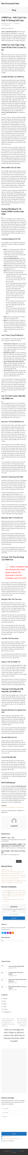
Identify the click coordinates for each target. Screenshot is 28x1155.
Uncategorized (6, 25)
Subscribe (14, 918)
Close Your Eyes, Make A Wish (17, 890)
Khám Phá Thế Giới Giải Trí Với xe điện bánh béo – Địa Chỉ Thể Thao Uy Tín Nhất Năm (22, 1022)
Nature (5, 1004)
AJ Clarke (6, 890)
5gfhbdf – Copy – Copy (7, 837)
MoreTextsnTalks (15, 1151)
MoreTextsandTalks (10, 3)
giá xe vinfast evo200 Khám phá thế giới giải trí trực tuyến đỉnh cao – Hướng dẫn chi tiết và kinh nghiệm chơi (8, 1022)
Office (4, 1006)
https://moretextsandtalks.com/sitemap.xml (12, 807)
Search (18, 861)
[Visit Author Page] (14, 821)
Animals (5, 998)
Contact (14, 1134)
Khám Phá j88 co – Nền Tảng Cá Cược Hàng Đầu (13, 875)
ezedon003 (17, 23)
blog (4, 1001)
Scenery (5, 1009)
